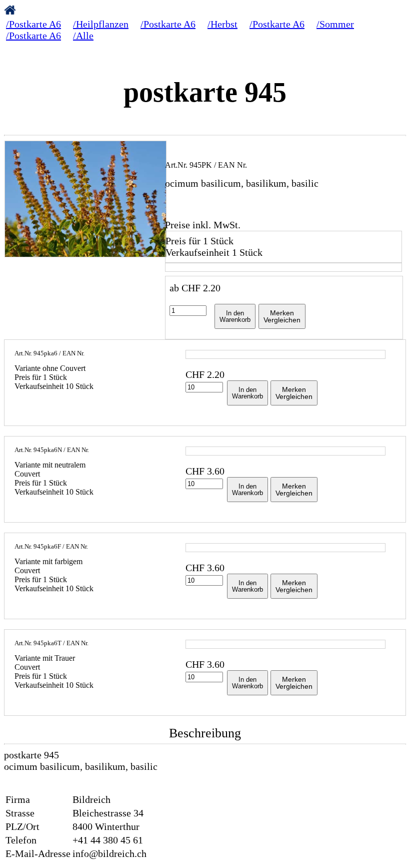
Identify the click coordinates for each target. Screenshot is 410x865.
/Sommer (335, 24)
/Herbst (223, 24)
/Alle (83, 35)
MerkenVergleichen (282, 316)
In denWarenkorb (235, 316)
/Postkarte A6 (33, 24)
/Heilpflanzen (100, 24)
